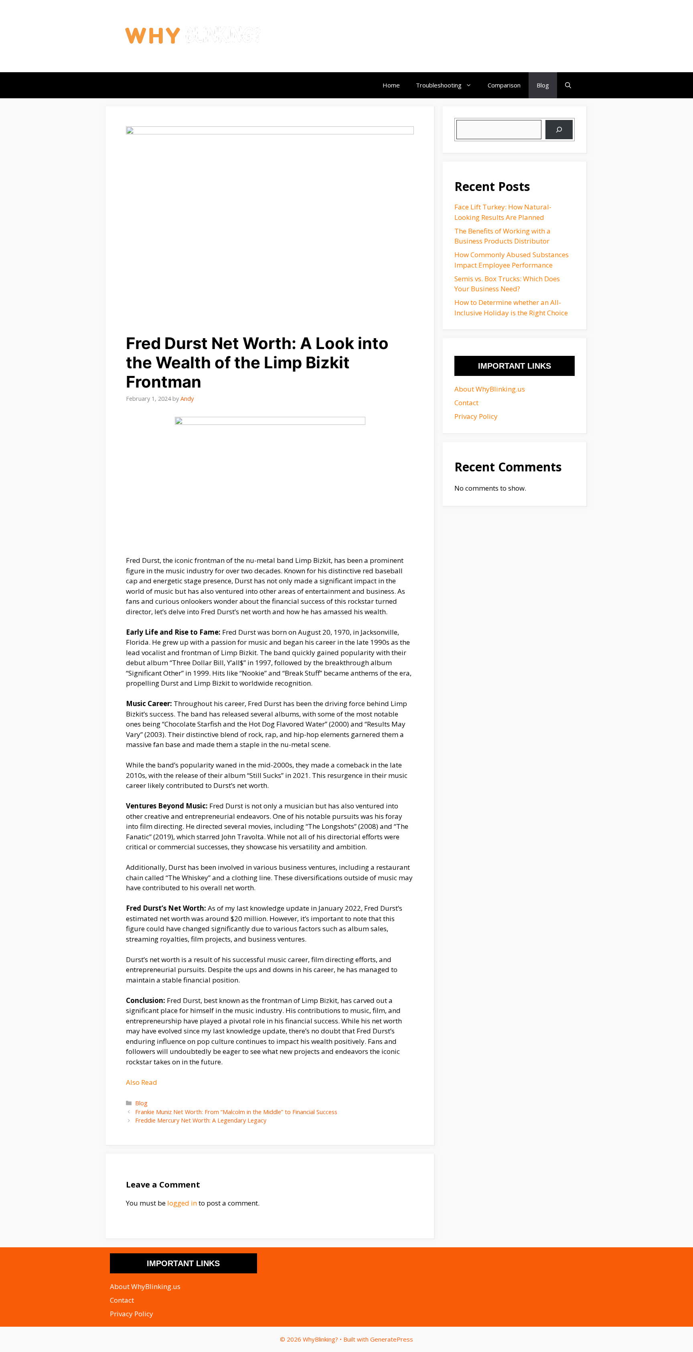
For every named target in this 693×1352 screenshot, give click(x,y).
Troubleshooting (439, 85)
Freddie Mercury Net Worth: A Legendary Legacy (200, 1120)
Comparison (504, 85)
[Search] (559, 129)
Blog (543, 85)
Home (391, 85)
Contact (466, 402)
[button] (568, 85)
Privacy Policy (476, 416)
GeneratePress (391, 1339)
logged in (182, 1203)
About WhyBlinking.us (489, 389)
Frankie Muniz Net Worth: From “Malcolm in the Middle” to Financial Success (236, 1112)
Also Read (141, 1082)
